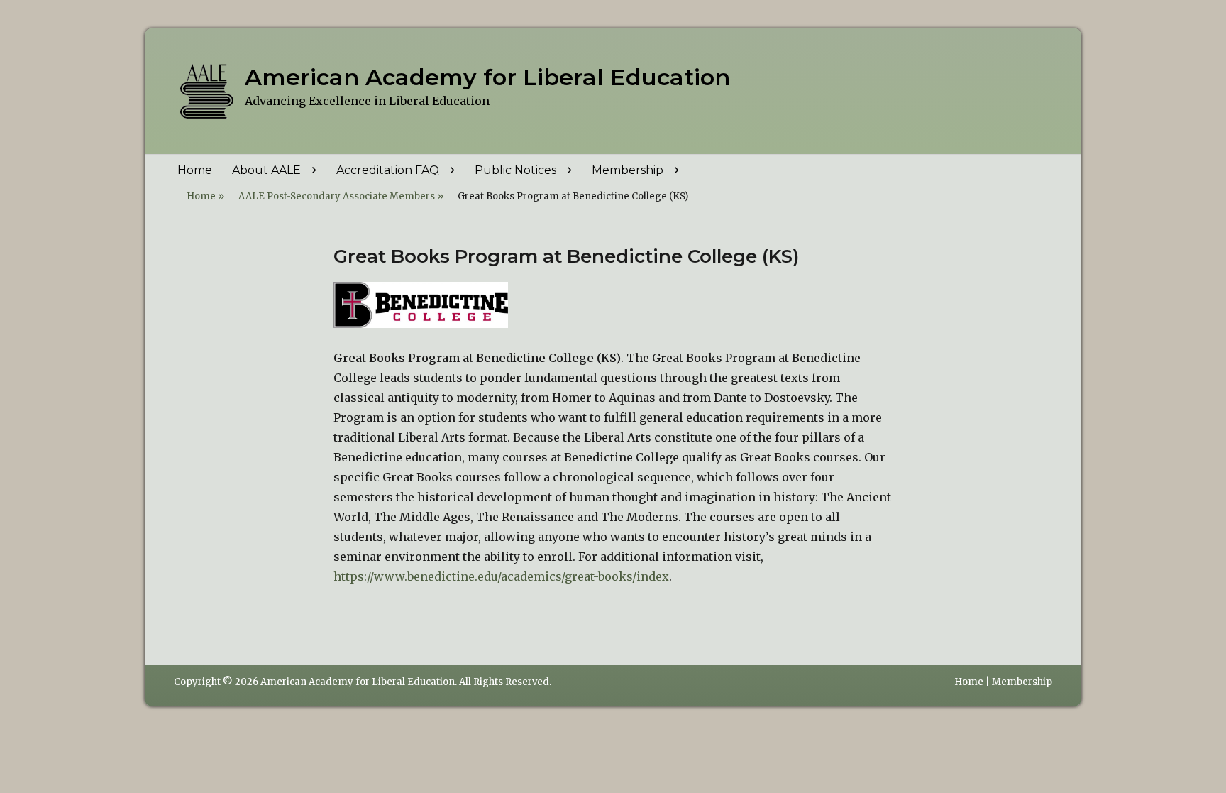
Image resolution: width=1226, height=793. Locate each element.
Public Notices (515, 170)
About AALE (266, 170)
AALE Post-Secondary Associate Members (340, 196)
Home (194, 170)
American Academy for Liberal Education (487, 77)
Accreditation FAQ (387, 170)
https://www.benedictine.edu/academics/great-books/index (501, 576)
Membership (627, 170)
